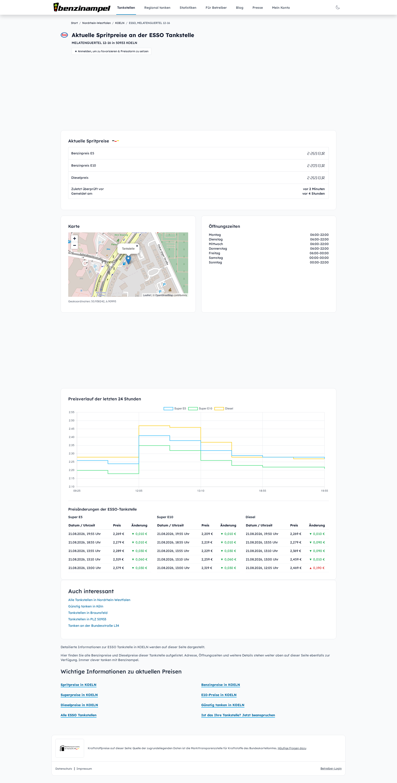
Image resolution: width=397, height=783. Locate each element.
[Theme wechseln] (338, 7)
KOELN (120, 23)
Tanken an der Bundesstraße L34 (93, 626)
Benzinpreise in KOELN (220, 685)
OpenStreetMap (164, 295)
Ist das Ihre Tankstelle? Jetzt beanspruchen (238, 715)
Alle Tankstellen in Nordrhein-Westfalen (99, 600)
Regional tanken (157, 8)
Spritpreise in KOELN (78, 685)
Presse (257, 8)
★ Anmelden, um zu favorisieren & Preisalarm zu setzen (111, 51)
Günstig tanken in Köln (85, 606)
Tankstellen (126, 8)
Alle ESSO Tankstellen (78, 715)
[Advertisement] (198, 92)
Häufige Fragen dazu (292, 748)
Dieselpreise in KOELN (79, 705)
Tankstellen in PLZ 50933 (87, 619)
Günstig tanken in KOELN (222, 705)
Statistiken (188, 8)
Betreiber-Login (331, 768)
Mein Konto (281, 8)
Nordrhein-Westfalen (96, 23)
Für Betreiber (216, 8)
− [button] (74, 245)
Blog (239, 8)
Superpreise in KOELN (79, 695)
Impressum (84, 768)
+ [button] (74, 238)
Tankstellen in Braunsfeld (88, 613)
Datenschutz (63, 768)
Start (74, 23)
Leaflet (147, 295)
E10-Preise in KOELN (219, 695)
